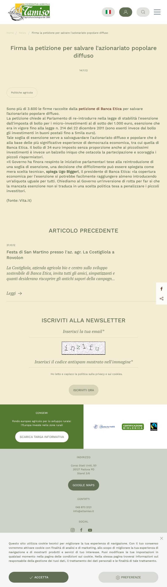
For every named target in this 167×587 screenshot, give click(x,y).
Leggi (12, 293)
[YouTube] (90, 530)
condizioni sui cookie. (78, 556)
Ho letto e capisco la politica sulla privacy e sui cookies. (86, 374)
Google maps (84, 485)
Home (10, 32)
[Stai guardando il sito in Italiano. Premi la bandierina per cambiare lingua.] (108, 12)
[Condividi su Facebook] (161, 288)
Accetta (40, 577)
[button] (157, 12)
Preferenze (130, 577)
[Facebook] (81, 530)
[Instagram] (72, 530)
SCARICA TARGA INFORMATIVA (42, 437)
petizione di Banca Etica (101, 108)
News (22, 32)
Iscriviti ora (83, 390)
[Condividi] (161, 298)
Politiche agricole (22, 92)
